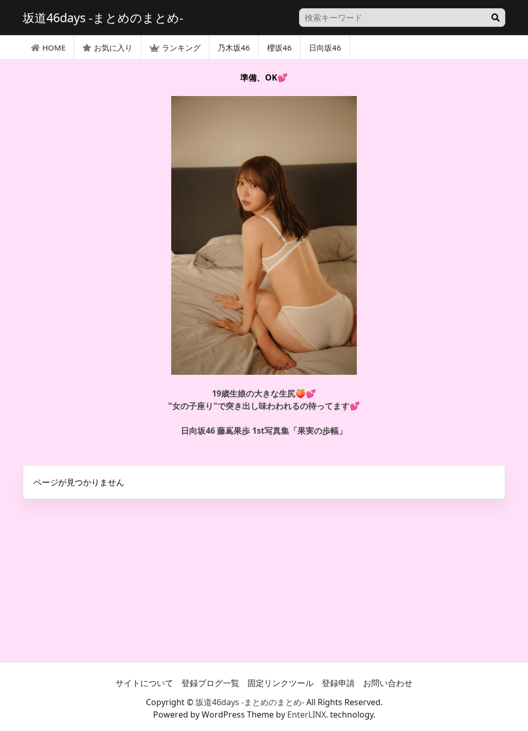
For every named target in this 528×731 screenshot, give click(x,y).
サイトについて (144, 683)
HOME (53, 47)
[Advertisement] (264, 579)
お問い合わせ (387, 683)
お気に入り (113, 47)
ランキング (181, 47)
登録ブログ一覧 (210, 683)
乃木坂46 (234, 47)
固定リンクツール (281, 683)
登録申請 (338, 683)
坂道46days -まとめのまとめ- (249, 702)
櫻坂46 (279, 47)
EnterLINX (306, 714)
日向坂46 (325, 47)
